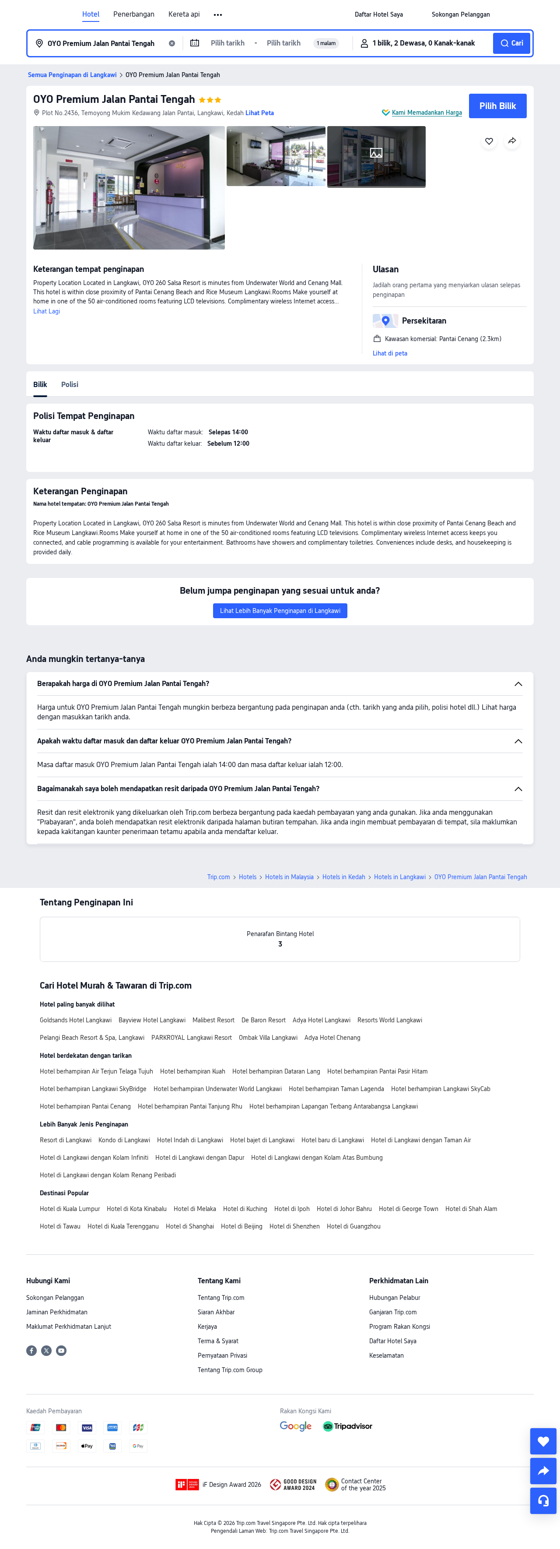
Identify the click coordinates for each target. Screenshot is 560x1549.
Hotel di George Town (408, 1208)
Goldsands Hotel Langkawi (76, 1020)
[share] (543, 1471)
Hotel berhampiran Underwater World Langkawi (218, 1088)
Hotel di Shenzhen (295, 1226)
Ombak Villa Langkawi (268, 1037)
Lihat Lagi (46, 311)
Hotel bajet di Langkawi (262, 1140)
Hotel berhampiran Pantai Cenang (85, 1106)
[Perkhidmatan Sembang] (543, 1501)
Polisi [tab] (69, 384)
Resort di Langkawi (65, 1140)
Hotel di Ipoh (292, 1208)
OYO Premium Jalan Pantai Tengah (114, 99)
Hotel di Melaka (195, 1208)
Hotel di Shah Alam (471, 1208)
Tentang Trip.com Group (230, 1369)
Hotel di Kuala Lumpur (70, 1208)
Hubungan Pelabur (394, 1297)
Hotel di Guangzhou (354, 1226)
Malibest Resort (213, 1020)
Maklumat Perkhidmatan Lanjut (68, 1326)
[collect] (543, 1441)
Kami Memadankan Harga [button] (427, 112)
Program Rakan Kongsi (399, 1326)
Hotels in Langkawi (400, 876)
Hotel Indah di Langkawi (190, 1140)
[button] (218, 15)
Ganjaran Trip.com (393, 1312)
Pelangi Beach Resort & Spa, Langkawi (92, 1037)
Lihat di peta (390, 353)
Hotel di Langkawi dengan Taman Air (421, 1140)
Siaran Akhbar (216, 1312)
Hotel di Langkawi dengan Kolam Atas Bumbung (317, 1157)
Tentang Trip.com (221, 1297)
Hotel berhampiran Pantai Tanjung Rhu (190, 1106)
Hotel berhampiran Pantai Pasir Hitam (377, 1071)
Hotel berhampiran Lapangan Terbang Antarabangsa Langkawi (333, 1106)
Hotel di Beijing (241, 1226)
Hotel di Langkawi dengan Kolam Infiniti (94, 1157)
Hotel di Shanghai (190, 1226)
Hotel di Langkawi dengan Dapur (199, 1157)
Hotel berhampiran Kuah (192, 1071)
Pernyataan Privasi (222, 1355)
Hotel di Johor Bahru (344, 1208)
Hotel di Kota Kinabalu (137, 1208)
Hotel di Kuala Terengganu (123, 1226)
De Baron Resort (264, 1020)
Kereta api (184, 14)
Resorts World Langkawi (389, 1020)
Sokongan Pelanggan (55, 1297)
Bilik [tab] (40, 384)
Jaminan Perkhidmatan (57, 1312)
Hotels (247, 876)
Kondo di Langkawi (124, 1140)
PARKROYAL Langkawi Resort (191, 1037)
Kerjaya (207, 1326)
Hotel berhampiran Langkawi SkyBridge (93, 1088)
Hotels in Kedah (343, 876)
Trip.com (218, 876)
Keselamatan (386, 1355)
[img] (129, 188)
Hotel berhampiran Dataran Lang (276, 1071)
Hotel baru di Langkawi (332, 1140)
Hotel (90, 14)
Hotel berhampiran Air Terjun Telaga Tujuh (96, 1071)
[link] (379, 14)
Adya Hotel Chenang (332, 1037)
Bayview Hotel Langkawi (152, 1020)
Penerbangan (133, 14)
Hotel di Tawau (60, 1226)
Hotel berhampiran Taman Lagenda (336, 1088)
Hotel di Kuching (245, 1208)
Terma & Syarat (218, 1341)
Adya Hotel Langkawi (321, 1020)
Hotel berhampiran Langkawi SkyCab (440, 1088)
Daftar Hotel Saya (392, 1341)
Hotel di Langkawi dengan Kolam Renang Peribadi (108, 1175)
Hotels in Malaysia (289, 876)
